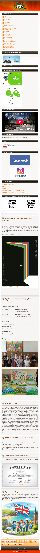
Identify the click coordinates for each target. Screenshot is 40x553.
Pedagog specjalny (8, 46)
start (3, 541)
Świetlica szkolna (8, 25)
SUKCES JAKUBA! (12, 403)
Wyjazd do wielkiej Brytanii (14, 492)
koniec (21, 544)
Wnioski (4, 186)
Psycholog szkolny (8, 47)
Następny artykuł (12, 544)
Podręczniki (6, 34)
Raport (4, 188)
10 (2, 544)
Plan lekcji (6, 31)
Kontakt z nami (7, 32)
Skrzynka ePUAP (8, 43)
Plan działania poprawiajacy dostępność (13, 192)
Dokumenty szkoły (8, 40)
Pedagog (5, 23)
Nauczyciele (6, 22)
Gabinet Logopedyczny (9, 28)
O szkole (5, 16)
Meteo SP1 (6, 35)
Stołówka (5, 27)
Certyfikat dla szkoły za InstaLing (16, 455)
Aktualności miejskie (9, 37)
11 (6, 544)
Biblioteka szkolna (8, 29)
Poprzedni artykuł (11, 541)
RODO (5, 49)
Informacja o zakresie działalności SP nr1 (13, 190)
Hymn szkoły (6, 19)
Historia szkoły (7, 17)
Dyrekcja (5, 21)
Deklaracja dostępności (9, 41)
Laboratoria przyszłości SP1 (11, 44)
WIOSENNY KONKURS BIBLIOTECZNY (19, 438)
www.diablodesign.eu (22, 551)
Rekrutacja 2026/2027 (9, 38)
